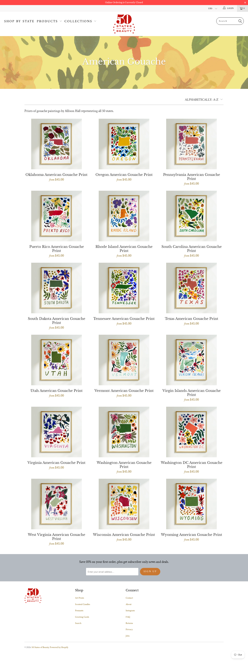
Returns (129, 623)
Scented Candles (82, 604)
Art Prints (79, 597)
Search (78, 623)
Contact (129, 597)
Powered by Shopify (59, 647)
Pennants (79, 610)
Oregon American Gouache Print (124, 144)
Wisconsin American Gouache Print (124, 504)
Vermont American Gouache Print (124, 360)
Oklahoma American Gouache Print (56, 144)
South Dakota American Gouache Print (56, 288)
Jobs (128, 635)
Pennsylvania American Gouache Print (191, 144)
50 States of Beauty (40, 647)
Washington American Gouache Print (124, 432)
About (128, 604)
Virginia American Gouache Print (56, 432)
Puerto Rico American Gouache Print (56, 216)
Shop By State (19, 21)
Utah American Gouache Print (56, 360)
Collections (78, 21)
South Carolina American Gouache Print (191, 216)
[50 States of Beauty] (124, 24)
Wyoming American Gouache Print (191, 504)
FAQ (128, 616)
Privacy (129, 629)
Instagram (130, 610)
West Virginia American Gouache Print (56, 504)
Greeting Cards (82, 616)
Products (47, 21)
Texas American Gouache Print (191, 288)
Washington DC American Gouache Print (191, 432)
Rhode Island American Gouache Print (124, 216)
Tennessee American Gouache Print (124, 288)
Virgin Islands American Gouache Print (191, 360)
